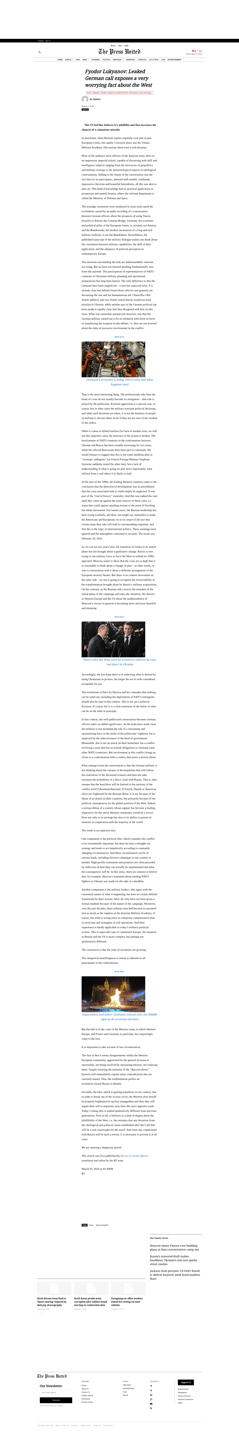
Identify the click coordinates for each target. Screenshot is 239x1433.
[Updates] (86, 99)
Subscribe (56, 1400)
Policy (180, 1403)
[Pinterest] (133, 115)
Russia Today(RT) (102, 1225)
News (91, 1225)
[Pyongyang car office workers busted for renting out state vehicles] (128, 1288)
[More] (209, 115)
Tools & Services (184, 1396)
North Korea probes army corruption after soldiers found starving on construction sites (90, 1302)
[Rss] (151, 1408)
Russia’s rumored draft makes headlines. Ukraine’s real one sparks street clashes (173, 1260)
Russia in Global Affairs (134, 1155)
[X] (107, 115)
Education (127, 1385)
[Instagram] (151, 1399)
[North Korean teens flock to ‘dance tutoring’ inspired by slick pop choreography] (54, 1288)
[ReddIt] (114, 115)
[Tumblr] (145, 115)
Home (88, 92)
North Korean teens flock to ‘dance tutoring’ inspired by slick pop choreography (51, 1302)
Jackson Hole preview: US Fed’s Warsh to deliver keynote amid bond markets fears (175, 1275)
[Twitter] (151, 1390)
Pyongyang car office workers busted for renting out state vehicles (127, 1302)
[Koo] (203, 115)
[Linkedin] (126, 115)
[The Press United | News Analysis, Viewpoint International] (119, 52)
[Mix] (158, 115)
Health (125, 1395)
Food (125, 1392)
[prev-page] (39, 1314)
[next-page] (43, 1314)
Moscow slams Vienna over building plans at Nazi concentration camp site (174, 1247)
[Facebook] (101, 115)
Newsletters (182, 1392)
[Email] (139, 115)
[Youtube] (151, 1404)
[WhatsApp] (120, 115)
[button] (39, 52)
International (183, 1389)
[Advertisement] (119, 19)
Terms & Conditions (185, 1399)
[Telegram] (152, 115)
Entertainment (128, 1388)
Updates (96, 92)
